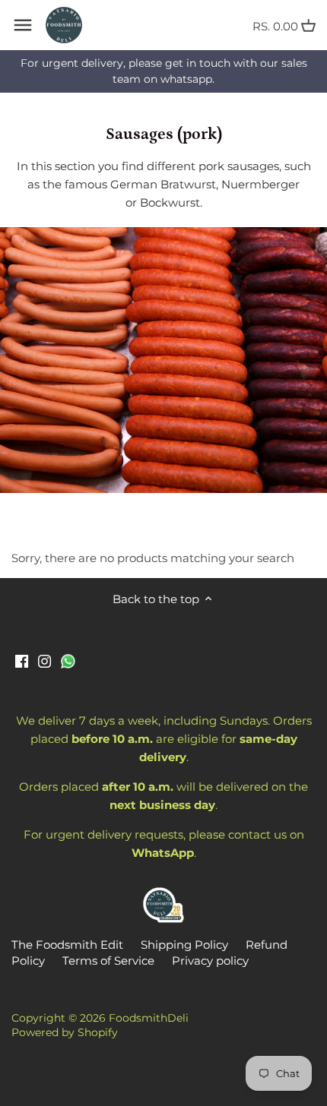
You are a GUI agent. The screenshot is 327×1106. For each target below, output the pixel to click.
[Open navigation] (22, 25)
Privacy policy (210, 960)
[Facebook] (21, 660)
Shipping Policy (184, 944)
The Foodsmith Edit (67, 944)
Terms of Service (108, 960)
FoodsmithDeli (149, 1018)
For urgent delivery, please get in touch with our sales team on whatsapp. (164, 71)
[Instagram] (44, 660)
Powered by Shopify (64, 1032)
